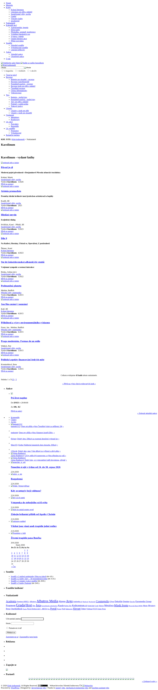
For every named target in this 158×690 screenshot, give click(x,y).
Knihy (8, 7)
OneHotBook (16, 609)
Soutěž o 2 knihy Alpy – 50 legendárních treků (29, 579)
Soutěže (9, 43)
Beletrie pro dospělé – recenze (22, 79)
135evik (14, 451)
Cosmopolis (102, 601)
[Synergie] (49, 679)
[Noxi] (67, 679)
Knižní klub (91, 606)
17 (12, 558)
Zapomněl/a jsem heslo (29, 637)
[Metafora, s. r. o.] (30, 679)
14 (23, 556)
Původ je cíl (7, 167)
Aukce (8, 52)
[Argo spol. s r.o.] (131, 679)
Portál (53, 608)
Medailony (15, 117)
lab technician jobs (38, 688)
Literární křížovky (18, 50)
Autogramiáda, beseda (19, 27)
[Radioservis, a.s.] (54, 679)
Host (28, 605)
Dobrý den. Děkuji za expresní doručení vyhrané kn (37, 439)
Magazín (9, 5)
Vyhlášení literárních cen (20, 34)
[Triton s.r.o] (42, 679)
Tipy (8, 95)
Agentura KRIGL (23, 602)
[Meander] (101, 679)
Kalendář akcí (11, 25)
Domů (8, 3)
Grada (20, 605)
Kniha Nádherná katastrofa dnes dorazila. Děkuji (37, 445)
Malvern (101, 606)
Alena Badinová (17, 456)
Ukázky (9, 108)
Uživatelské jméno (13, 619)
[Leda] (99, 679)
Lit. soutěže (10, 128)
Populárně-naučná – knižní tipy (23, 99)
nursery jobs (60, 688)
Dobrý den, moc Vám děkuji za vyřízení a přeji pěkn (38, 451)
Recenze (9, 77)
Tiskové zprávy (17, 106)
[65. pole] (39, 679)
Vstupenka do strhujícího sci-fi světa (29, 502)
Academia (11, 601)
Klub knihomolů (18, 139)
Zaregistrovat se (12, 637)
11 (15, 556)
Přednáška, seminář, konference (23, 32)
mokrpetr (14, 433)
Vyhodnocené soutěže (19, 48)
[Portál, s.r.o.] (106, 679)
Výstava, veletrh (17, 36)
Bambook (85, 601)
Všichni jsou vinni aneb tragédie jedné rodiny (34, 526)
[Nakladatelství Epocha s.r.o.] (96, 679)
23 (28, 558)
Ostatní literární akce (19, 39)
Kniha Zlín (68, 606)
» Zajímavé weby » (149, 681)
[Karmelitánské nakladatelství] (62, 679)
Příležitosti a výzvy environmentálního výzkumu (25, 322)
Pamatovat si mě (15, 628)
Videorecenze (16, 93)
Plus (48, 609)
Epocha (132, 602)
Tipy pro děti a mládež (19, 102)
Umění (13, 16)
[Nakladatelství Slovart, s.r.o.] (69, 679)
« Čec (13, 567)
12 (18, 556)
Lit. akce (9, 122)
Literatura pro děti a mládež (21, 12)
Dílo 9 (4, 238)
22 (25, 558)
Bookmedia (92, 601)
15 (25, 556)
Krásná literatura (17, 10)
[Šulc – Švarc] (47, 679)
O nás (8, 59)
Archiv (13, 422)
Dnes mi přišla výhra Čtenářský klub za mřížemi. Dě (41, 426)
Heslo (8, 623)
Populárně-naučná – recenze (22, 84)
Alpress (62, 601)
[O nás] (16, 424)
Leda (96, 606)
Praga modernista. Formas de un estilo (20, 341)
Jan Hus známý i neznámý (14, 304)
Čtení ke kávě (11, 75)
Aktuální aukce (17, 54)
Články (14, 420)
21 (23, 558)
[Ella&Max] (128, 679)
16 (28, 556)
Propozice (15, 131)
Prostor (59, 609)
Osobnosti (10, 115)
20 (20, 558)
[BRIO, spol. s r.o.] (37, 679)
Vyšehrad (89, 609)
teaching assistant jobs (100, 688)
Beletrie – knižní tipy (19, 97)
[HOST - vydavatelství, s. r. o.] (94, 679)
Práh (63, 609)
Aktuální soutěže (17, 45)
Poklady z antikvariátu (19, 104)
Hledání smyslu (9, 214)
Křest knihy (15, 30)
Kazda (61, 605)
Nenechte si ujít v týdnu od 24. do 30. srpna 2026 (35, 467)
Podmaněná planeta (11, 285)
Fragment (11, 605)
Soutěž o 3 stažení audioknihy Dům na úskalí (28, 576)
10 (12, 556)
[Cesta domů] (104, 679)
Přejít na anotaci (7, 184)
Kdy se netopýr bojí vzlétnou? (26, 490)
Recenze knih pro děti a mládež (23, 86)
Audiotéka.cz (77, 602)
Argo (69, 601)
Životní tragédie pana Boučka (26, 538)
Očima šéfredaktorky (19, 91)
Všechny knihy (17, 19)
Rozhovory (15, 120)
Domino (126, 601)
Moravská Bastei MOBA (136, 605)
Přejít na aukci (16, 411)
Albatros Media (47, 601)
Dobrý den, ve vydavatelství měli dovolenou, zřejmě (45, 460)
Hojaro (13, 439)
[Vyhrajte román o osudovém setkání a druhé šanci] (13, 443)
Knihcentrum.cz (79, 605)
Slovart (77, 608)
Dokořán (118, 601)
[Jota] (44, 679)
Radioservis (69, 609)
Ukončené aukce (17, 56)
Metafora (109, 605)
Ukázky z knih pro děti (20, 111)
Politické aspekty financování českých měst (22, 359)
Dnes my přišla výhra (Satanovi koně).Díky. (36, 433)
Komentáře (15, 417)
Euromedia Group (143, 601)
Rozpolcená (17, 479)
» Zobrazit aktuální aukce (147, 413)
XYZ (95, 609)
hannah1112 (15, 426)
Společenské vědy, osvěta (21, 14)
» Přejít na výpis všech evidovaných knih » (79, 384)
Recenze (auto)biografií (20, 82)
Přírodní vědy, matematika (11, 293)
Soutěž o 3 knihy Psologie (21, 583)
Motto (145, 606)
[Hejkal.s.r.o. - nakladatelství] (84, 679)
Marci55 (14, 445)
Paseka (25, 609)
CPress (111, 602)
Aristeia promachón (11, 191)
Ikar (33, 606)
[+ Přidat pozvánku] (7, 670)
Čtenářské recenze (18, 88)
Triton (83, 609)
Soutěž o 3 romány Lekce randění (24, 581)
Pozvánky (15, 124)
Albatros (33, 601)
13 (20, 556)
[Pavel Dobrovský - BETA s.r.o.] (74, 679)
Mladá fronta (121, 605)
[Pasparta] (86, 679)
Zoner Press (101, 609)
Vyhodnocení (16, 133)
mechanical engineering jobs (77, 688)
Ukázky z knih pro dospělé (21, 113)
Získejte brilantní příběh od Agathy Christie (33, 514)
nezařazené (15, 21)
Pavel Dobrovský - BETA (37, 609)
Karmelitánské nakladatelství (49, 605)
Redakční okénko (13, 135)
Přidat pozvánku (17, 41)
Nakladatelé (10, 23)
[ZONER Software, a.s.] (35, 679)
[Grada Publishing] (52, 679)
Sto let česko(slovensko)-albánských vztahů (22, 262)
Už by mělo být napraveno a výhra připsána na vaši (45, 456)
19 (18, 558)
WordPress (15, 688)
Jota (38, 605)
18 (15, 558)
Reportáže (15, 126)
